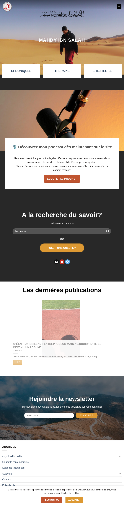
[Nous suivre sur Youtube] (62, 262)
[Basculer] (120, 456)
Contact (6, 479)
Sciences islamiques (13, 468)
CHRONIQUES (21, 71)
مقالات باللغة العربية (12, 456)
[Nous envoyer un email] (56, 262)
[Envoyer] (108, 231)
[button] (119, 6)
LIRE (18, 362)
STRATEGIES (102, 71)
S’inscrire (86, 415)
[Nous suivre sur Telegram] (67, 262)
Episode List (9, 485)
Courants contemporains (15, 462)
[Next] (117, 336)
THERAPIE (62, 71)
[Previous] (6, 336)
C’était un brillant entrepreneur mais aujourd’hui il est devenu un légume (59, 346)
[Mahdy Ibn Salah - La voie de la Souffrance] (7, 7)
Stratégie (7, 473)
